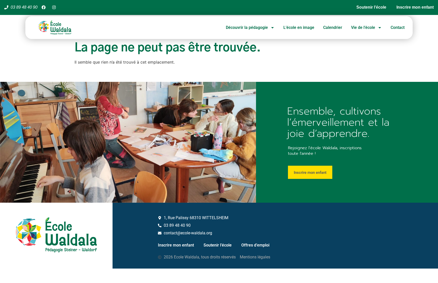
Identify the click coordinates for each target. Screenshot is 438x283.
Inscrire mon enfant (176, 245)
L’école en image (298, 27)
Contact (398, 27)
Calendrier (332, 27)
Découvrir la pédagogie (247, 27)
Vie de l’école (363, 27)
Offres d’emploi (255, 245)
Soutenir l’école (218, 245)
